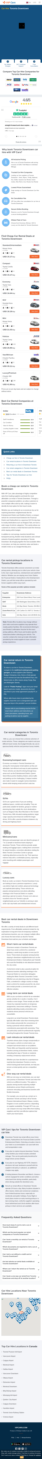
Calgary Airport (8, 1360)
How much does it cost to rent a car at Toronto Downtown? (17, 1226)
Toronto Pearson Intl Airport (12, 1352)
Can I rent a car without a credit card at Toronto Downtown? (17, 1255)
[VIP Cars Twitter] (19, 1449)
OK (22, 1457)
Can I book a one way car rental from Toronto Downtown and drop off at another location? (19, 1277)
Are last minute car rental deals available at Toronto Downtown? (18, 1263)
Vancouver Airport (9, 1356)
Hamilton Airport (8, 1408)
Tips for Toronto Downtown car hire (19, 475)
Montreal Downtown (10, 1386)
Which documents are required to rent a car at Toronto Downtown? (20, 1248)
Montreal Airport (8, 1365)
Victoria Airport (8, 1417)
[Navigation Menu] (39, 2)
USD (34, 2)
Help (18, 1437)
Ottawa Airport (8, 1378)
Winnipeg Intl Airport (10, 1395)
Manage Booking (26, 1437)
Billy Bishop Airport (9, 1391)
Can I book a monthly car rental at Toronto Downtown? (18, 1241)
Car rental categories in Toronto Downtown (21, 468)
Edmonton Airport (9, 1382)
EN (29, 2)
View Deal (34, 256)
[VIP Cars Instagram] (26, 1449)
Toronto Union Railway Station (13, 1412)
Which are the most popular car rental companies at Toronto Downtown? (17, 1233)
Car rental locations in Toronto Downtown (21, 461)
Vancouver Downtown (10, 1373)
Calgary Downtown (9, 1404)
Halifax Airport (8, 1369)
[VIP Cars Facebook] (16, 1449)
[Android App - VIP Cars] (16, 1444)
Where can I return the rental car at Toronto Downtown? (19, 1270)
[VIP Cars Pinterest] (22, 1449)
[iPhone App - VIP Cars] (26, 1444)
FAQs (8, 478)
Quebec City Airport (10, 1399)
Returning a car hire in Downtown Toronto (21, 465)
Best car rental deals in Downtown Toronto (21, 471)
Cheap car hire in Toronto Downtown (19, 458)
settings (38, 1455)
